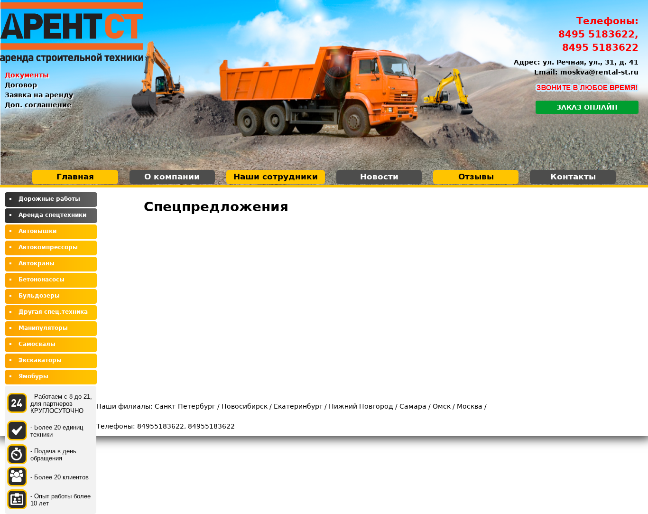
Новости (379, 176)
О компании (172, 176)
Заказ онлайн (587, 107)
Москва (469, 406)
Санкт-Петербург (185, 406)
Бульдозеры (39, 295)
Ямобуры (33, 376)
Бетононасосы (42, 279)
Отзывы (476, 176)
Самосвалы (37, 344)
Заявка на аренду (39, 95)
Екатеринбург (298, 406)
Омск (442, 406)
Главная (75, 176)
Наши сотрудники (275, 176)
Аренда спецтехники (52, 215)
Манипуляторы (43, 328)
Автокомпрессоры (48, 247)
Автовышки (37, 231)
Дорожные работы (49, 199)
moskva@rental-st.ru (599, 72)
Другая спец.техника (53, 311)
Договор (21, 85)
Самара (412, 406)
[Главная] (71, 32)
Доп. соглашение (38, 105)
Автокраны (37, 263)
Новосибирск (245, 406)
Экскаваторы (40, 360)
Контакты (573, 176)
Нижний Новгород (361, 406)
